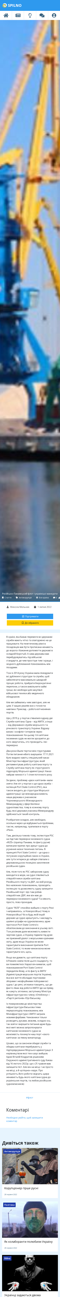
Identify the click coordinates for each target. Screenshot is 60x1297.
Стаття (7, 597)
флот (30, 1097)
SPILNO (14, 5)
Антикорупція (25, 597)
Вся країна (44, 597)
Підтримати (31, 616)
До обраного (32, 622)
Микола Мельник (19, 606)
